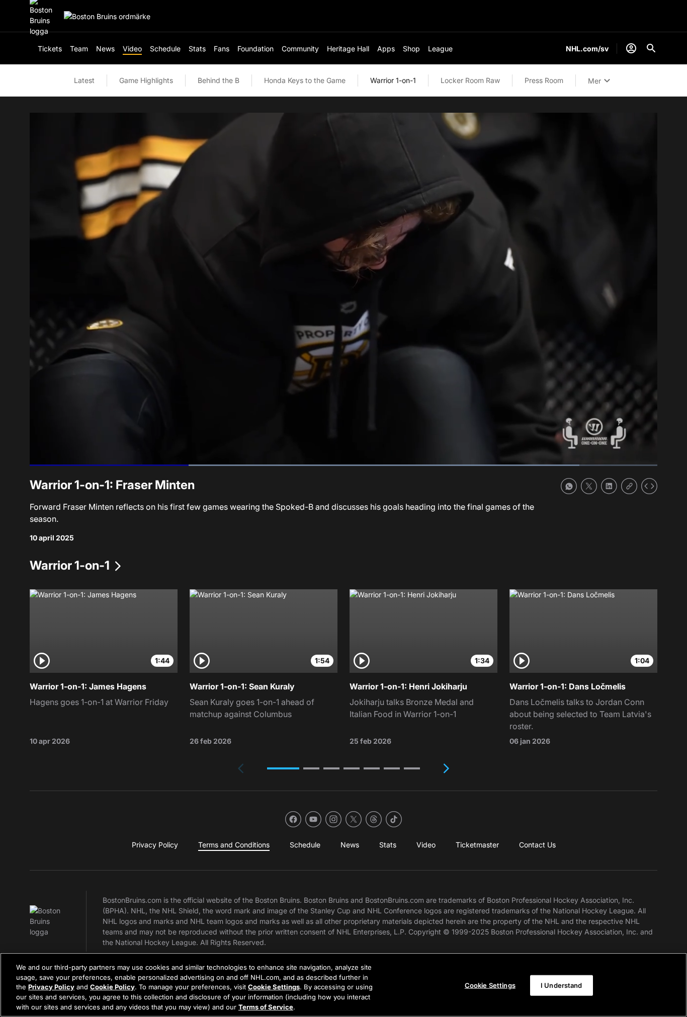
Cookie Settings (274, 987)
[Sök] (651, 48)
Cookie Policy (112, 987)
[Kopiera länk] (629, 486)
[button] (283, 768)
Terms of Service (265, 1006)
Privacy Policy (51, 987)
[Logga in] (631, 48)
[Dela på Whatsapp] (569, 486)
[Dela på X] (589, 486)
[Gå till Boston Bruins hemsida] (107, 16)
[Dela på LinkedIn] (609, 486)
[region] (343, 985)
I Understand (561, 985)
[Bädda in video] (649, 486)
